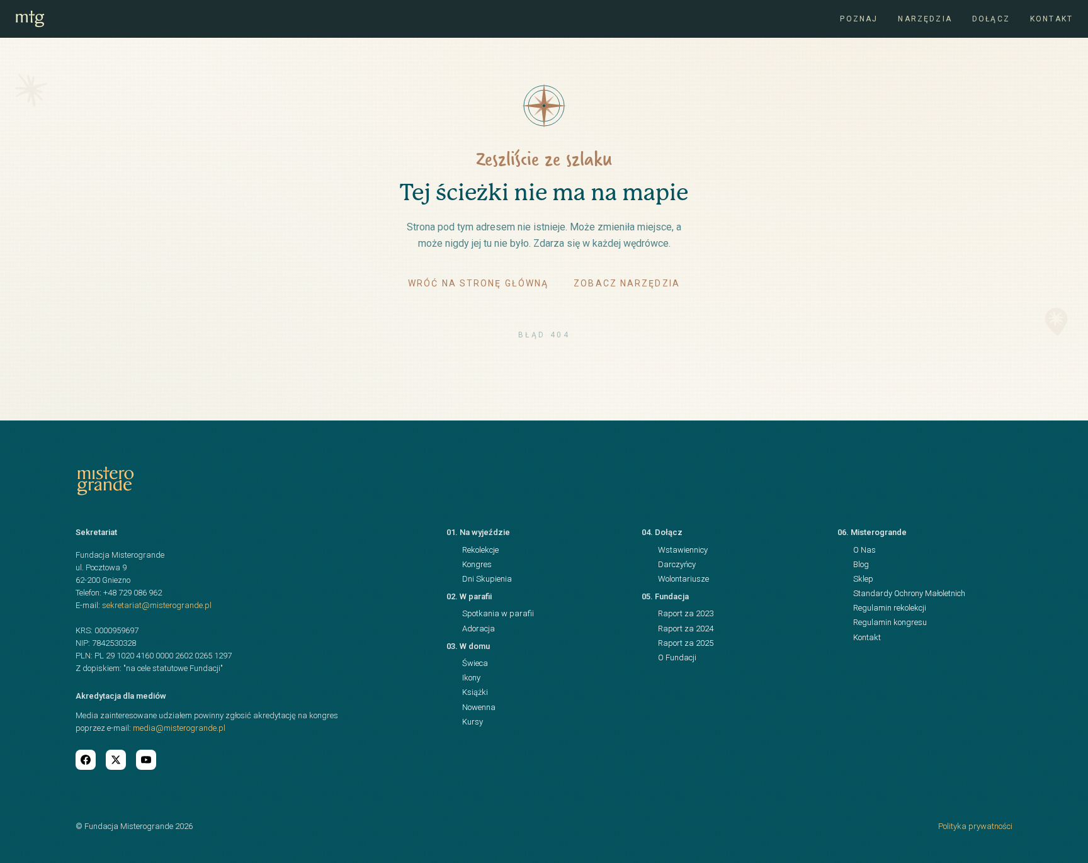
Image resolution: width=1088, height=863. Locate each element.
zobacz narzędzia (627, 283)
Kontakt (1051, 18)
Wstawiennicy (683, 550)
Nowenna (479, 707)
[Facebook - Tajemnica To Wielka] (86, 760)
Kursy (472, 721)
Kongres (477, 564)
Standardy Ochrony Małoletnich (909, 593)
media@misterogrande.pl (179, 728)
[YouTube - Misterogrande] (146, 760)
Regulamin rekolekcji (889, 607)
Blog (861, 564)
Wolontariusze (683, 579)
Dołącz (991, 18)
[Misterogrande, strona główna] (30, 19)
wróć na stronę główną (478, 283)
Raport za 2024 (685, 628)
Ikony (471, 677)
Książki (475, 692)
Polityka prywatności (975, 826)
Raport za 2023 (685, 613)
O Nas (864, 550)
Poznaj (859, 18)
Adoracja (478, 628)
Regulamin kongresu (890, 622)
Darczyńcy (677, 564)
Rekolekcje (480, 550)
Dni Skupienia (487, 579)
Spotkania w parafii (498, 613)
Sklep (863, 579)
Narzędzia (924, 18)
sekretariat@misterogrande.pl (157, 605)
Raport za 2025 (685, 643)
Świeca (475, 663)
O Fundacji (677, 657)
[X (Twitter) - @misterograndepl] (116, 760)
